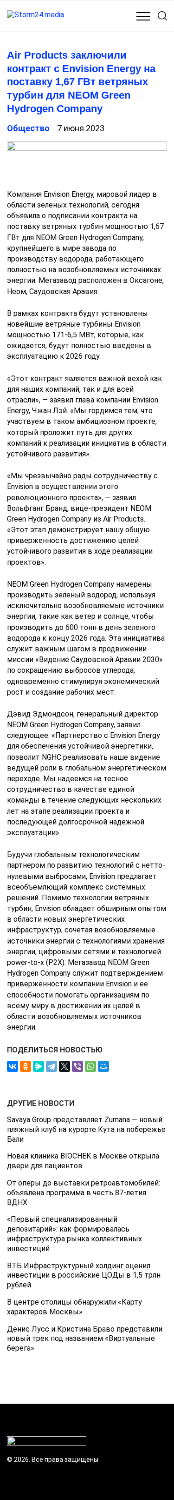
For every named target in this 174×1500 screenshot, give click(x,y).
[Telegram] (51, 1066)
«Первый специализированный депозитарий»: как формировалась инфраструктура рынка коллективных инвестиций (74, 1233)
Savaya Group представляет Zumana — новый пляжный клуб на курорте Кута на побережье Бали (86, 1129)
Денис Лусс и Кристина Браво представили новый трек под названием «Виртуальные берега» (84, 1339)
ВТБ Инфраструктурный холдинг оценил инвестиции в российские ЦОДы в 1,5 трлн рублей (84, 1275)
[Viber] (77, 1066)
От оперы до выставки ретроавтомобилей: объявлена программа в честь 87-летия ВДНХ (83, 1193)
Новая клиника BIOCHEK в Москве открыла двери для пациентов (83, 1161)
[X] (64, 1066)
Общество (28, 128)
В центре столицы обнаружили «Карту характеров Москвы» (74, 1307)
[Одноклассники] (25, 1066)
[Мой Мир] (103, 1066)
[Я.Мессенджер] (38, 1066)
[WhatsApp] (90, 1066)
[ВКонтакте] (12, 1066)
